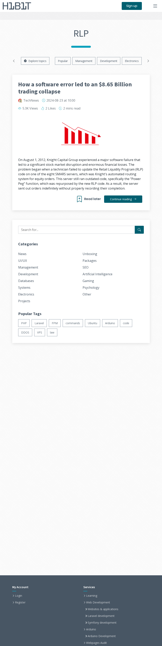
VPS (39, 332)
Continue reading (121, 199)
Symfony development (102, 622)
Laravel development (101, 616)
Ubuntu (92, 323)
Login (18, 595)
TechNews (31, 100)
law (52, 332)
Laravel (39, 323)
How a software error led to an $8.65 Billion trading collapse (75, 87)
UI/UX (22, 260)
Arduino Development (102, 636)
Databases (26, 281)
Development (108, 61)
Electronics (132, 61)
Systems (24, 287)
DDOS (25, 332)
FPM (55, 323)
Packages (90, 260)
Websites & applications (103, 609)
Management (83, 61)
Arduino (110, 323)
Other (87, 294)
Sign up (131, 6)
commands (73, 323)
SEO (86, 267)
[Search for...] (139, 230)
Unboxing (90, 254)
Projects (24, 301)
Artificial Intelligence (97, 274)
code (126, 323)
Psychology (91, 287)
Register (20, 602)
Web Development (98, 602)
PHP (24, 323)
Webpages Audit (96, 642)
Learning (91, 595)
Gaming (88, 281)
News (22, 254)
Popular (63, 61)
